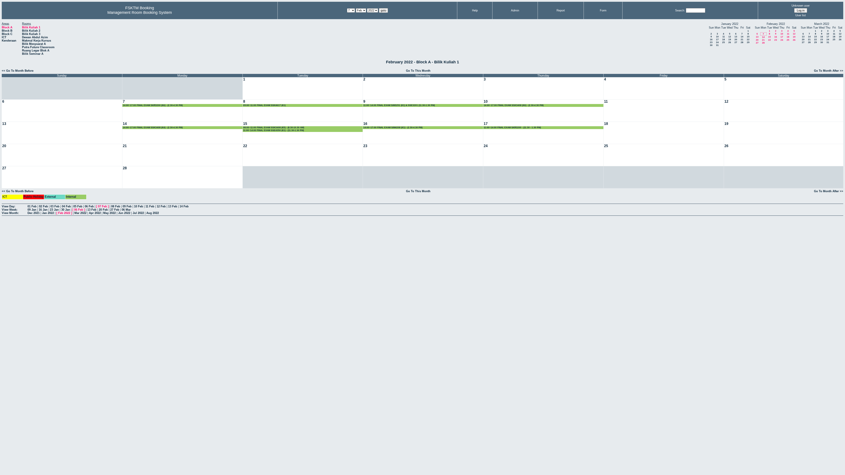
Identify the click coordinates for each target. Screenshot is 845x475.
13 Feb (172, 206)
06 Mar (126, 209)
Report (561, 10)
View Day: (8, 206)
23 (711, 42)
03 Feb (54, 206)
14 (742, 36)
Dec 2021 (34, 213)
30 (711, 45)
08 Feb (115, 206)
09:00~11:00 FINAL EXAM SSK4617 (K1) (264, 105)
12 (729, 36)
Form (603, 10)
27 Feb (114, 209)
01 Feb (32, 206)
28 (742, 42)
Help (475, 10)
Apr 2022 (95, 213)
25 (723, 42)
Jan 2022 (48, 213)
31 (717, 45)
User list (800, 15)
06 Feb (89, 206)
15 (748, 36)
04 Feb (66, 206)
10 (717, 36)
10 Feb (138, 206)
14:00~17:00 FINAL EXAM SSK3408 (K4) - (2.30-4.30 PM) (153, 127)
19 (729, 39)
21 (742, 39)
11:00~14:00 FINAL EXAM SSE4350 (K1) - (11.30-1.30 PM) (273, 130)
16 (711, 39)
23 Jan (54, 209)
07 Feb (102, 206)
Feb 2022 (64, 213)
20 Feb (103, 209)
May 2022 (109, 213)
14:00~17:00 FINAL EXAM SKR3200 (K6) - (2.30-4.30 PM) (153, 105)
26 (729, 42)
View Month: (10, 213)
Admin (515, 10)
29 (748, 42)
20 (736, 39)
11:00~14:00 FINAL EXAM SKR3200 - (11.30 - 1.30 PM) (512, 127)
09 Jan (32, 209)
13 (736, 36)
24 (717, 42)
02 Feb (43, 206)
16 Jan (43, 209)
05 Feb (77, 206)
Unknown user (801, 5)
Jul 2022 (138, 213)
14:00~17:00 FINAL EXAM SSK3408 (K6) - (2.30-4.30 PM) (514, 105)
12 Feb (161, 206)
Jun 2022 (124, 213)
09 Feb (127, 206)
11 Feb (149, 206)
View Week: (9, 209)
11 (723, 36)
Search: (680, 10)
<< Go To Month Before (17, 70)
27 (736, 42)
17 (717, 39)
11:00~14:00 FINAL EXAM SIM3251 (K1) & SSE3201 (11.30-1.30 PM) (399, 105)
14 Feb (184, 206)
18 (723, 39)
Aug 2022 (152, 213)
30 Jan (65, 209)
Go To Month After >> (828, 70)
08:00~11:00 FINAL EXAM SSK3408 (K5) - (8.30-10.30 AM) (273, 127)
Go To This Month (418, 70)
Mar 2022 (80, 213)
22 (748, 39)
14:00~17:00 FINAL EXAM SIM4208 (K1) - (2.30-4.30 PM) (392, 127)
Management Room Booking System (139, 12)
